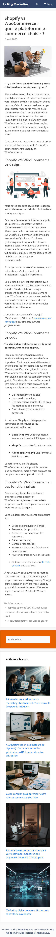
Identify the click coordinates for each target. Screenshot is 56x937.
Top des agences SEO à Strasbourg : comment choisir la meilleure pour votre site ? (27, 612)
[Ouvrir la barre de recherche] (37, 4)
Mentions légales (24, 932)
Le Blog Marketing (15, 4)
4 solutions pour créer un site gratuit (28, 620)
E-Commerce (15, 603)
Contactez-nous (41, 932)
